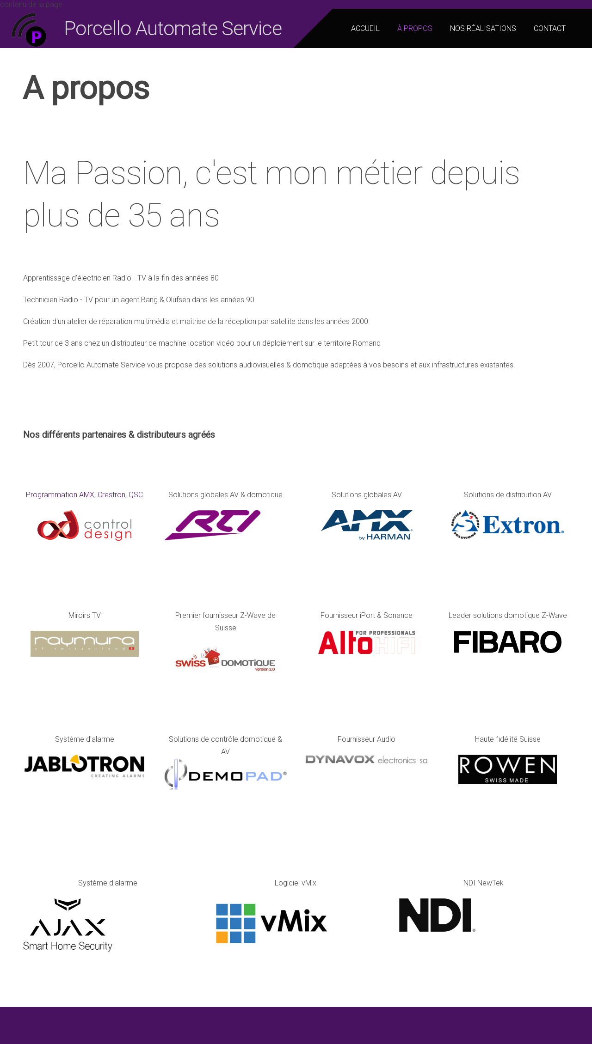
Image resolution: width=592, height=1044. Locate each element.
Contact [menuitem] (550, 28)
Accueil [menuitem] (365, 28)
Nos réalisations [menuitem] (483, 28)
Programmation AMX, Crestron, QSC (84, 494)
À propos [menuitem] (414, 28)
